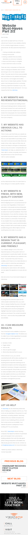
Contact (6, 520)
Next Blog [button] (14, 459)
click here (14, 87)
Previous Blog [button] (14, 443)
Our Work (7, 518)
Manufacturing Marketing (12, 517)
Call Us (19, 2)
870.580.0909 (8, 499)
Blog (2, 10)
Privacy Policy (14, 531)
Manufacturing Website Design (14, 515)
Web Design (8, 513)
